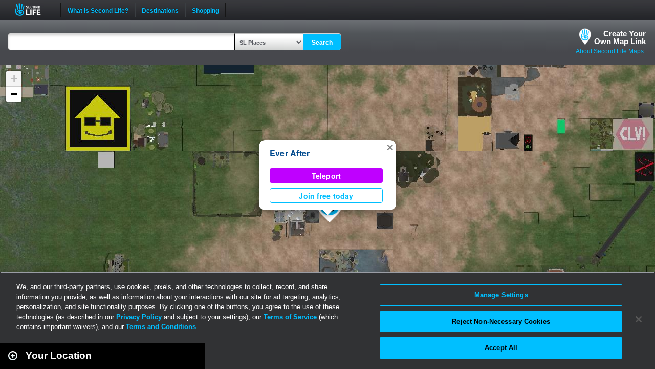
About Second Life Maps (610, 51)
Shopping (205, 9)
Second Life (33, 9)
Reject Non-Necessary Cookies (501, 321)
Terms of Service (290, 317)
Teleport (326, 176)
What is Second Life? (98, 9)
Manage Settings (501, 295)
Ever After (290, 153)
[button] (390, 146)
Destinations (160, 9)
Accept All (501, 348)
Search (322, 42)
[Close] (638, 319)
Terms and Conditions (161, 327)
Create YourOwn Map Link (620, 37)
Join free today (326, 196)
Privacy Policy (139, 317)
